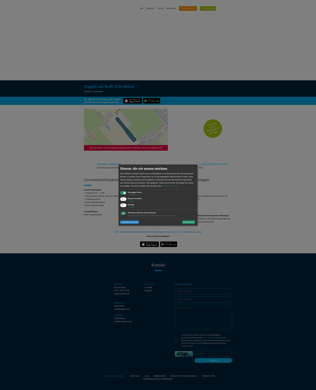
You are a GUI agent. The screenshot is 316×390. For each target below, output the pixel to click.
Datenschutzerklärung (169, 186)
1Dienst (131, 195)
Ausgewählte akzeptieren (129, 222)
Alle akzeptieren (188, 222)
